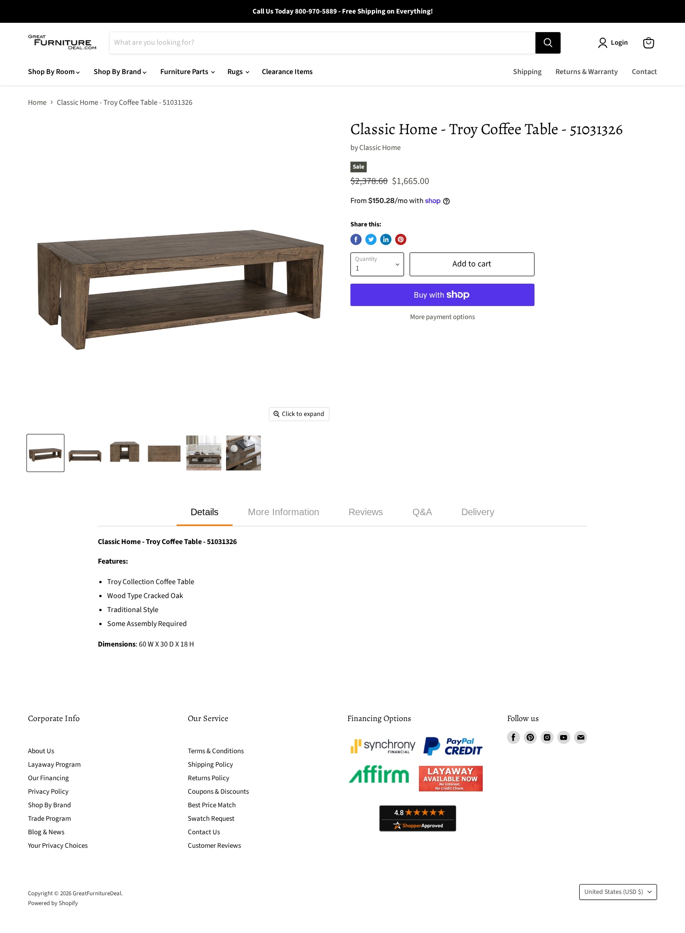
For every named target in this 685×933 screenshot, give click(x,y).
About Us (41, 751)
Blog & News (46, 832)
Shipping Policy (210, 765)
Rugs (235, 72)
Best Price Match (212, 805)
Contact (644, 72)
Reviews (366, 512)
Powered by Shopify (53, 903)
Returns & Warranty (586, 72)
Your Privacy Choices (58, 846)
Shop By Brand (118, 72)
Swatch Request (211, 819)
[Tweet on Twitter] (371, 239)
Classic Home (380, 148)
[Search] (548, 43)
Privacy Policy (48, 792)
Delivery (477, 512)
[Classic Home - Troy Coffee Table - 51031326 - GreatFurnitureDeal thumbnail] (45, 453)
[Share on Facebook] (356, 239)
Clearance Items (287, 72)
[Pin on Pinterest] (400, 239)
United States (613, 892)
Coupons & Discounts (218, 792)
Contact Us (204, 832)
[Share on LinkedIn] (385, 239)
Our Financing (48, 778)
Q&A (422, 512)
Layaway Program (54, 765)
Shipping (527, 72)
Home (37, 102)
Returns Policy (208, 778)
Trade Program (49, 819)
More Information (283, 512)
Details (205, 512)
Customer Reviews (214, 846)
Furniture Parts (185, 72)
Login (619, 43)
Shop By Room (52, 72)
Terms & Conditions (216, 751)
